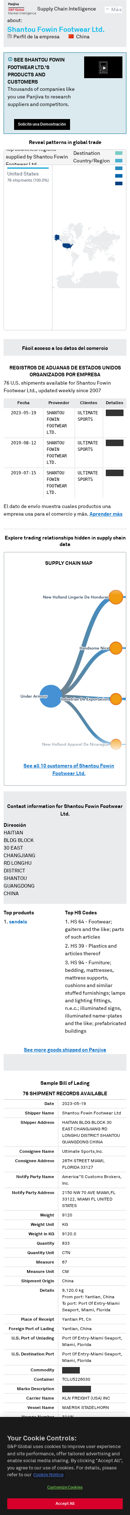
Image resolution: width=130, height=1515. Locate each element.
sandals (18, 921)
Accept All (65, 1504)
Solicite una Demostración (42, 124)
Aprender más (106, 514)
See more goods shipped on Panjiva (65, 1050)
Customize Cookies (65, 1487)
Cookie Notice (48, 1475)
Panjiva (22, 8)
